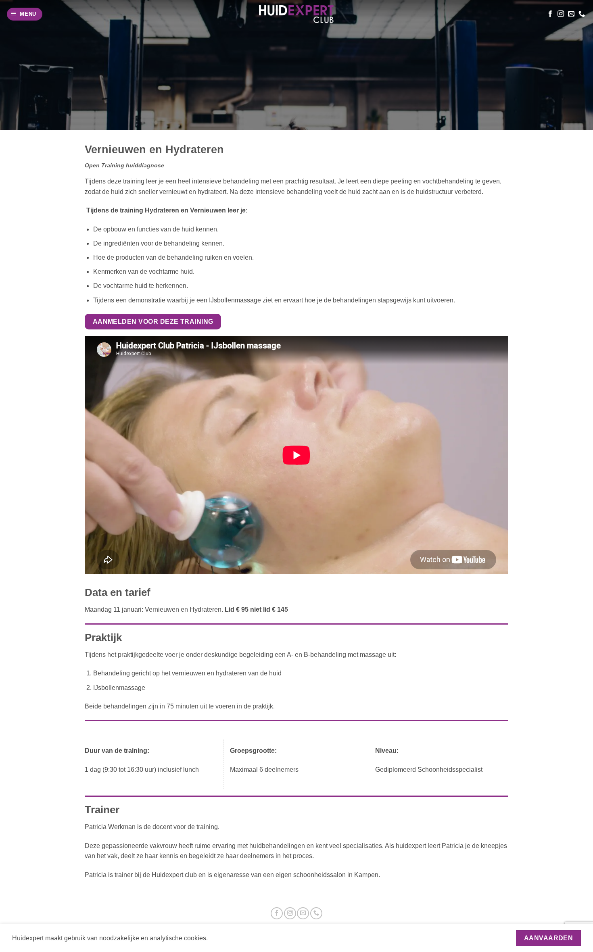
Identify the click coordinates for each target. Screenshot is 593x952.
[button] (25, 14)
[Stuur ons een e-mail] (571, 14)
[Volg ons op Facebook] (550, 14)
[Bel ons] (581, 14)
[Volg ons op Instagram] (561, 14)
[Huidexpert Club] (296, 14)
